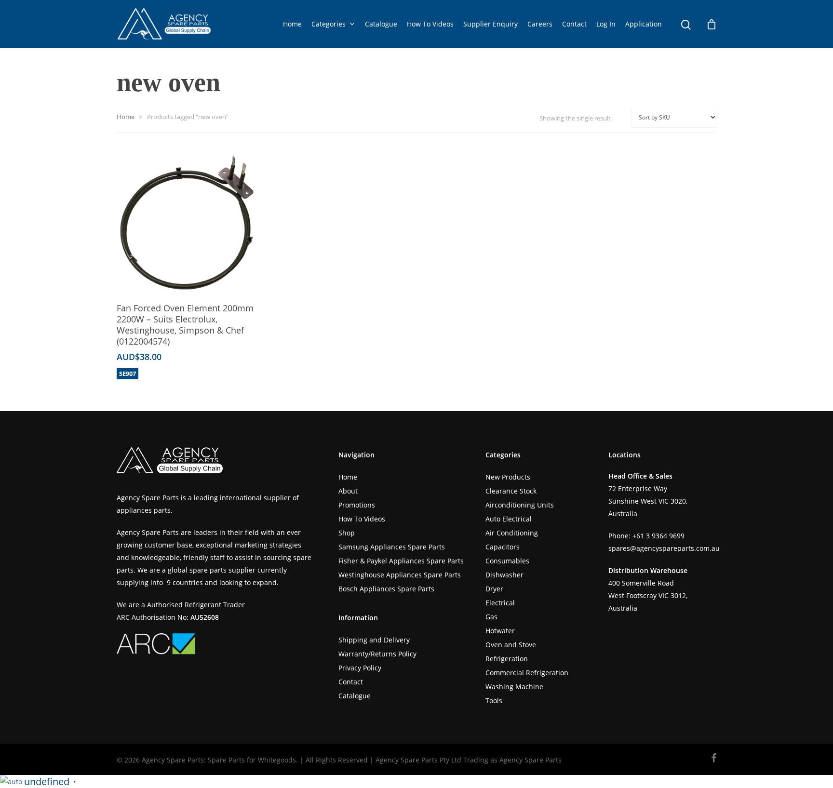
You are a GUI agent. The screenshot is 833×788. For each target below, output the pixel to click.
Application (643, 23)
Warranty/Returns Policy (377, 653)
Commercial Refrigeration (526, 672)
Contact (574, 23)
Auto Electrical (508, 518)
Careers (539, 23)
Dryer (494, 588)
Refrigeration (506, 658)
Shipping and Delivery (374, 639)
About (348, 490)
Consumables (507, 560)
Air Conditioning (511, 532)
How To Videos (430, 23)
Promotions (356, 504)
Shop (346, 532)
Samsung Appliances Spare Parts (391, 546)
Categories (328, 23)
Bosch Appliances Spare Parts (386, 588)
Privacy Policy (359, 667)
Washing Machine (514, 686)
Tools (493, 700)
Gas (491, 616)
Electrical (500, 602)
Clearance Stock (511, 490)
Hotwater (500, 630)
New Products (507, 476)
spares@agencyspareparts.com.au (664, 548)
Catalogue (381, 23)
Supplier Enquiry (490, 23)
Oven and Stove (510, 644)
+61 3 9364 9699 (658, 535)
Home (292, 23)
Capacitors (502, 546)
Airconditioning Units (519, 504)
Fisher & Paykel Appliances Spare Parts (401, 560)
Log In (606, 23)
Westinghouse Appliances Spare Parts (399, 574)
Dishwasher (504, 574)
